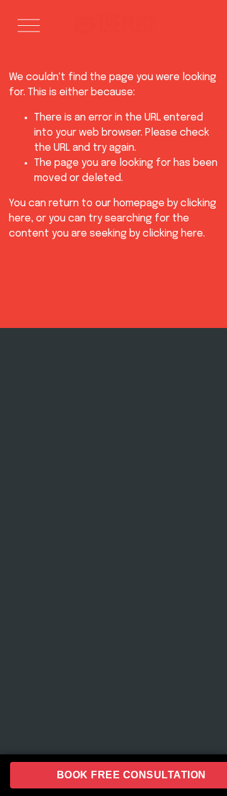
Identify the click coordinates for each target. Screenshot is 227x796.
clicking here (173, 233)
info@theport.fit (163, 413)
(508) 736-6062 (163, 426)
